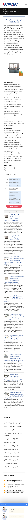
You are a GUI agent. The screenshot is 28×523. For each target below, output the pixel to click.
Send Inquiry (15, 206)
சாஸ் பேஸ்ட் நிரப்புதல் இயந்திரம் (12, 456)
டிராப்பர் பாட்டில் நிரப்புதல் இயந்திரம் (13, 426)
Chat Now (13, 519)
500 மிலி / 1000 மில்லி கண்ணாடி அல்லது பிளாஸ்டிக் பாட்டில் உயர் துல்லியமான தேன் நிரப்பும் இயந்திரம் (13, 357)
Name (6, 179)
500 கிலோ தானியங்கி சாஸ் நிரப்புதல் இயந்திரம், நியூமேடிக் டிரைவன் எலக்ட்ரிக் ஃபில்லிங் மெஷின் (14, 279)
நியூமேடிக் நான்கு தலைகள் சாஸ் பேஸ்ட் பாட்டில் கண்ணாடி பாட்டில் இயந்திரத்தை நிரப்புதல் (13, 338)
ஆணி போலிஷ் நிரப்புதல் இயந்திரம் (13, 446)
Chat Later (20, 519)
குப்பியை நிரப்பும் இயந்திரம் (11, 460)
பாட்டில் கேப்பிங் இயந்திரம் (10, 463)
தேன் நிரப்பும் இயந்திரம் (10, 442)
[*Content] (7, 203)
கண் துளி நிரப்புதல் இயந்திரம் (11, 439)
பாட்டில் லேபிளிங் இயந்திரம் (11, 467)
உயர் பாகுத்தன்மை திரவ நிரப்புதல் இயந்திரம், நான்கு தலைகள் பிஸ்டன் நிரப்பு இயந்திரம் (13, 298)
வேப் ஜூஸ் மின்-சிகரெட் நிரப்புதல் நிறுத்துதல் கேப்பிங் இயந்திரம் (16, 237)
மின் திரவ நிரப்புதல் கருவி (10, 430)
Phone (6, 185)
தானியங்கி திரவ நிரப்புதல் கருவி (12, 423)
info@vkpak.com (18, 493)
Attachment (6, 188)
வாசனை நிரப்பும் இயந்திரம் (11, 449)
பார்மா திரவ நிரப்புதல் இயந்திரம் (12, 453)
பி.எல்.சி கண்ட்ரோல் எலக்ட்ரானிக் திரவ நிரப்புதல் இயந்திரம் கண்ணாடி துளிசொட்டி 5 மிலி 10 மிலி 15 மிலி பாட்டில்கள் (14, 260)
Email (6, 182)
